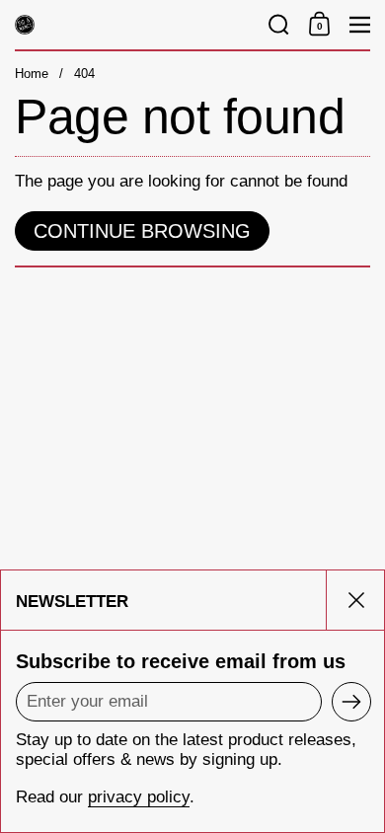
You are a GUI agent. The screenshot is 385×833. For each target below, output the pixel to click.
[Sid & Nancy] (135, 25)
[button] (279, 24)
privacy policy (139, 797)
